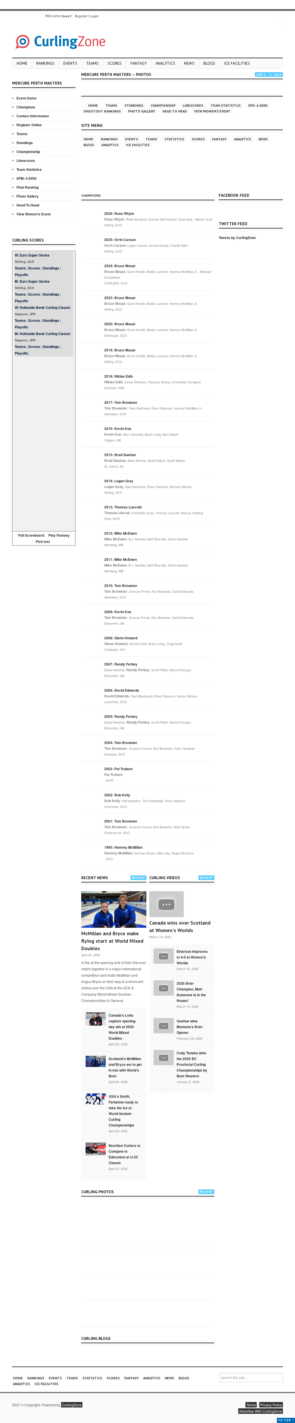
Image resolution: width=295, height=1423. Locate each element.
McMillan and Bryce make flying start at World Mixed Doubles (112, 941)
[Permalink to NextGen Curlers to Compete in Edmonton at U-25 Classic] (96, 1148)
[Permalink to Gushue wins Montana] (164, 1025)
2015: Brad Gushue (120, 454)
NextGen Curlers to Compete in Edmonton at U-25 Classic (124, 1154)
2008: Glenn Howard (120, 637)
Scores (114, 63)
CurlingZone (72, 1404)
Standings (24, 142)
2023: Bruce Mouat (119, 297)
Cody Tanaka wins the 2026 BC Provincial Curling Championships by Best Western (192, 1064)
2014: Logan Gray (118, 480)
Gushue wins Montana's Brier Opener (190, 1026)
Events (70, 63)
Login (94, 16)
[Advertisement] (43, 443)
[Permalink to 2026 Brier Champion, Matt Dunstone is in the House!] (164, 987)
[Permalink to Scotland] (96, 1061)
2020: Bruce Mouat (119, 323)
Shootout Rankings (102, 111)
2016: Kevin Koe (117, 428)
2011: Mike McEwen (120, 559)
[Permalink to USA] (96, 1098)
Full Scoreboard (31, 535)
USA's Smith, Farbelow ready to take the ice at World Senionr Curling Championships (123, 1111)
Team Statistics (29, 169)
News (189, 63)
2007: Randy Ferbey (120, 664)
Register (81, 16)
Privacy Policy (271, 1404)
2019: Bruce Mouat (119, 350)
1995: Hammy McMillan (123, 847)
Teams (92, 63)
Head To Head (27, 205)
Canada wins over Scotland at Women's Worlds (180, 926)
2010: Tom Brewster (120, 585)
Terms (251, 1404)
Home (22, 63)
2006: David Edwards (121, 690)
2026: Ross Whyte (119, 213)
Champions (25, 107)
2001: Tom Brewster (120, 821)
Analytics (165, 63)
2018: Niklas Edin (118, 376)
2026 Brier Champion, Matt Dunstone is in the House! (191, 992)
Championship (28, 151)
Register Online (29, 124)
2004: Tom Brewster (120, 742)
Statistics (174, 139)
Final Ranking (27, 187)
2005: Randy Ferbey (120, 716)
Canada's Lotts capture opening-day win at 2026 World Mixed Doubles (122, 1027)
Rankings (45, 63)
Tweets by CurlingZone (237, 237)
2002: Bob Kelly (117, 794)
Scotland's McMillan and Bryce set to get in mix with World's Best (125, 1067)
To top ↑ (286, 1420)
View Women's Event (33, 214)
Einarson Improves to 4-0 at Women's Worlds (192, 957)
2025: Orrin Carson (120, 239)
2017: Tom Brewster (120, 402)
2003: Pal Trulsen (118, 768)
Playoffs (21, 274)
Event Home (26, 98)
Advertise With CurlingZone (260, 1411)
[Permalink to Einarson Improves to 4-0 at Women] (164, 955)
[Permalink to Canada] (96, 1018)
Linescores (25, 160)
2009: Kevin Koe (117, 611)
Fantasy (139, 63)
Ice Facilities (237, 63)
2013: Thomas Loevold (122, 507)
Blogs (209, 63)
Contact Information (32, 115)
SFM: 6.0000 (26, 178)
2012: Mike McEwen (120, 533)
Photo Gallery (27, 196)
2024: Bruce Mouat (119, 265)
